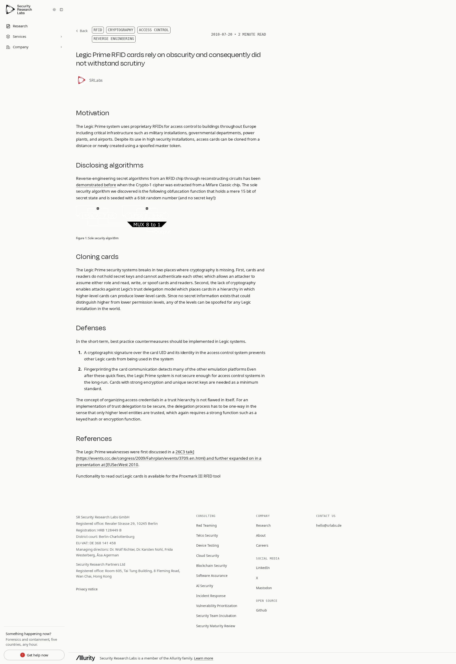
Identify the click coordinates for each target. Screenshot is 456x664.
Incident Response (211, 595)
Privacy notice (87, 589)
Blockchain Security (211, 565)
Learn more (203, 657)
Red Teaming (206, 525)
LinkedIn (263, 567)
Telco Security (207, 535)
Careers (262, 545)
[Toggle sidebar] (61, 9)
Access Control (154, 30)
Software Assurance (212, 575)
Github (261, 610)
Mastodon (264, 588)
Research (263, 525)
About (261, 535)
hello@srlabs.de (329, 525)
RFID (98, 30)
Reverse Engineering (114, 39)
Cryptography (120, 30)
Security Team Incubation (216, 615)
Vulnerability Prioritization (216, 605)
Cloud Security (207, 555)
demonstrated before (96, 184)
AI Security (204, 585)
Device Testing (207, 545)
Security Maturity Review (215, 626)
